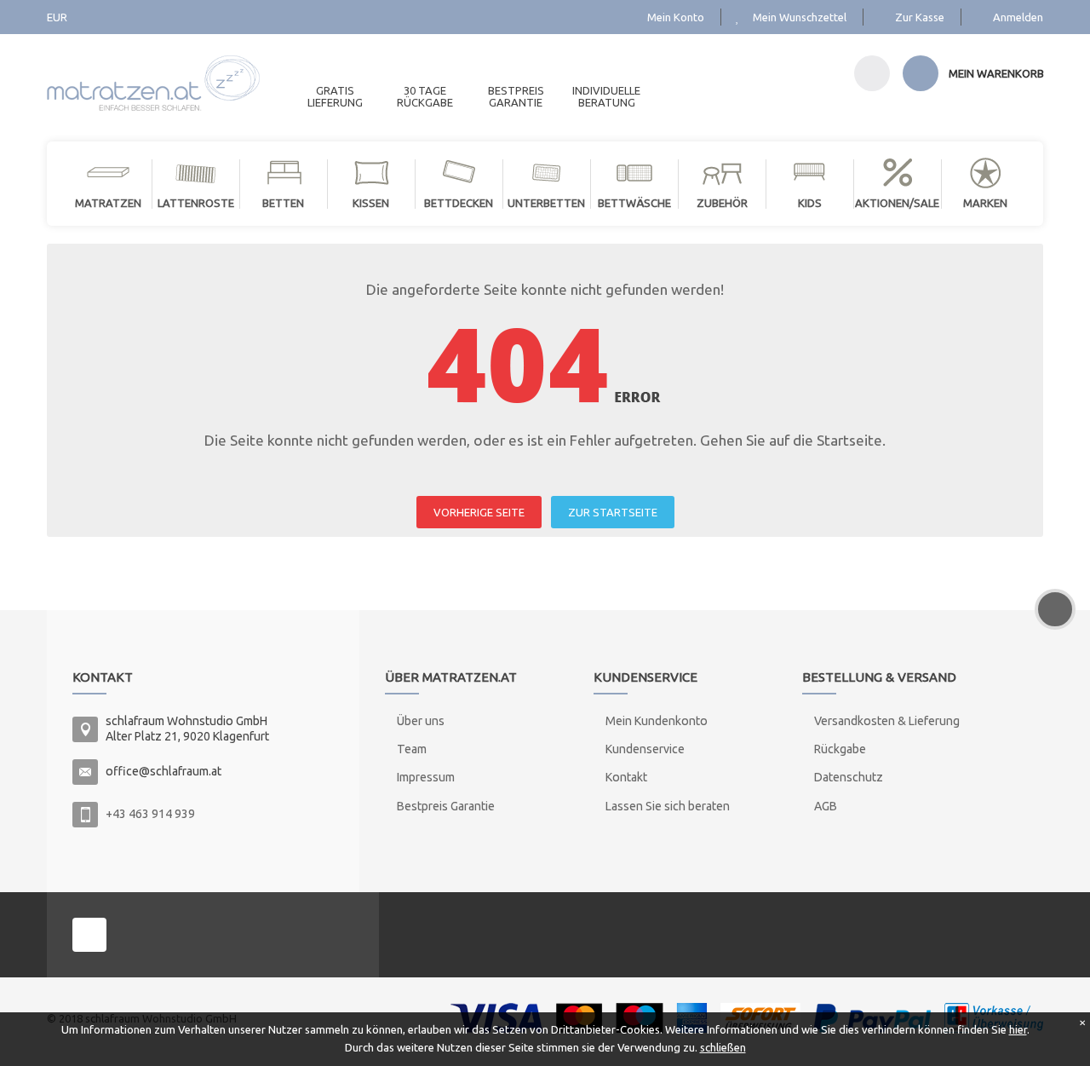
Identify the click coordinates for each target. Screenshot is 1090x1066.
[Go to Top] (1055, 609)
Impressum (426, 777)
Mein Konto (675, 17)
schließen (723, 1047)
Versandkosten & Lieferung (887, 721)
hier (1018, 1029)
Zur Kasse (919, 17)
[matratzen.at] (153, 76)
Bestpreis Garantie (446, 806)
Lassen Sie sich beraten (667, 806)
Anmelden (1018, 17)
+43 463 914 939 (150, 814)
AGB (825, 806)
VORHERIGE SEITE (479, 512)
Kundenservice (645, 749)
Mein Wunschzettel (799, 17)
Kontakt (626, 777)
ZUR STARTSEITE (612, 512)
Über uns (421, 721)
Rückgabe (840, 749)
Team (412, 749)
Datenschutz (848, 777)
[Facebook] (89, 935)
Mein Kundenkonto (656, 721)
